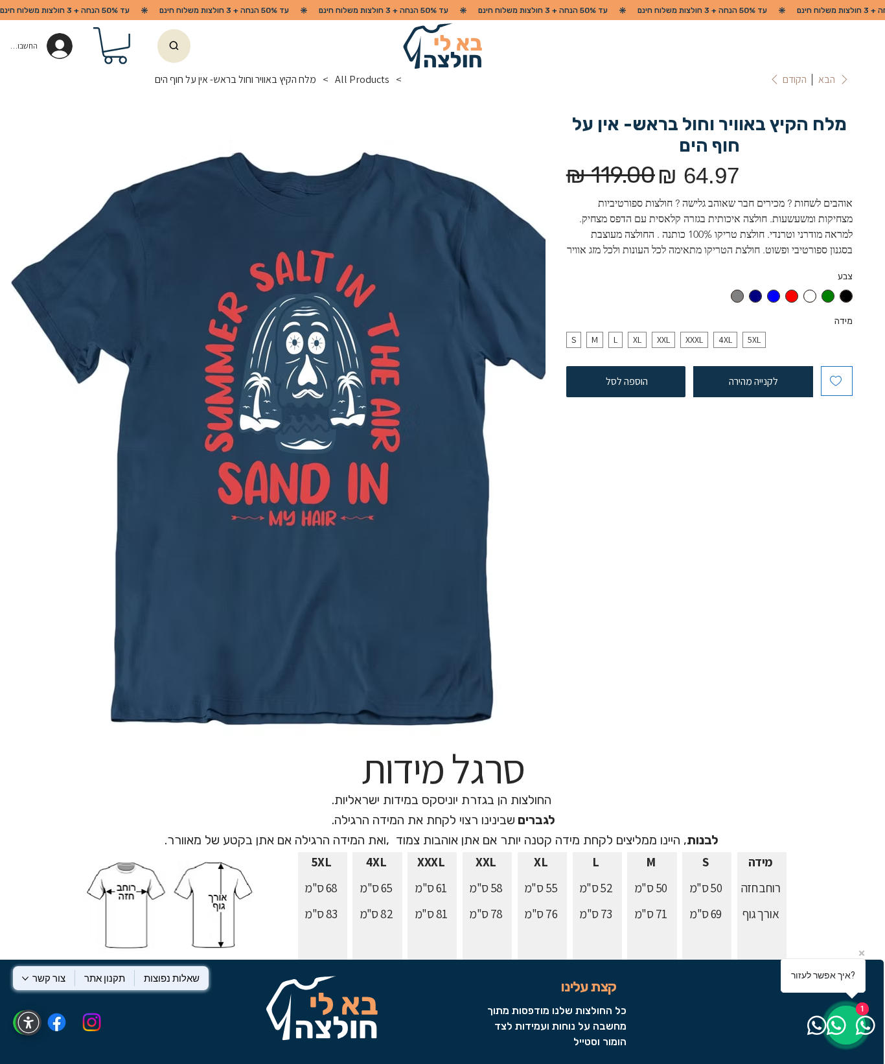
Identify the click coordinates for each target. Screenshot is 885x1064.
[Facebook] (56, 1022)
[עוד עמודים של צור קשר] (25, 978)
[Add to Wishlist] (837, 381)
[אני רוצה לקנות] (173, 46)
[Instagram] (92, 1022)
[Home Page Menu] (413, 79)
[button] (115, 45)
